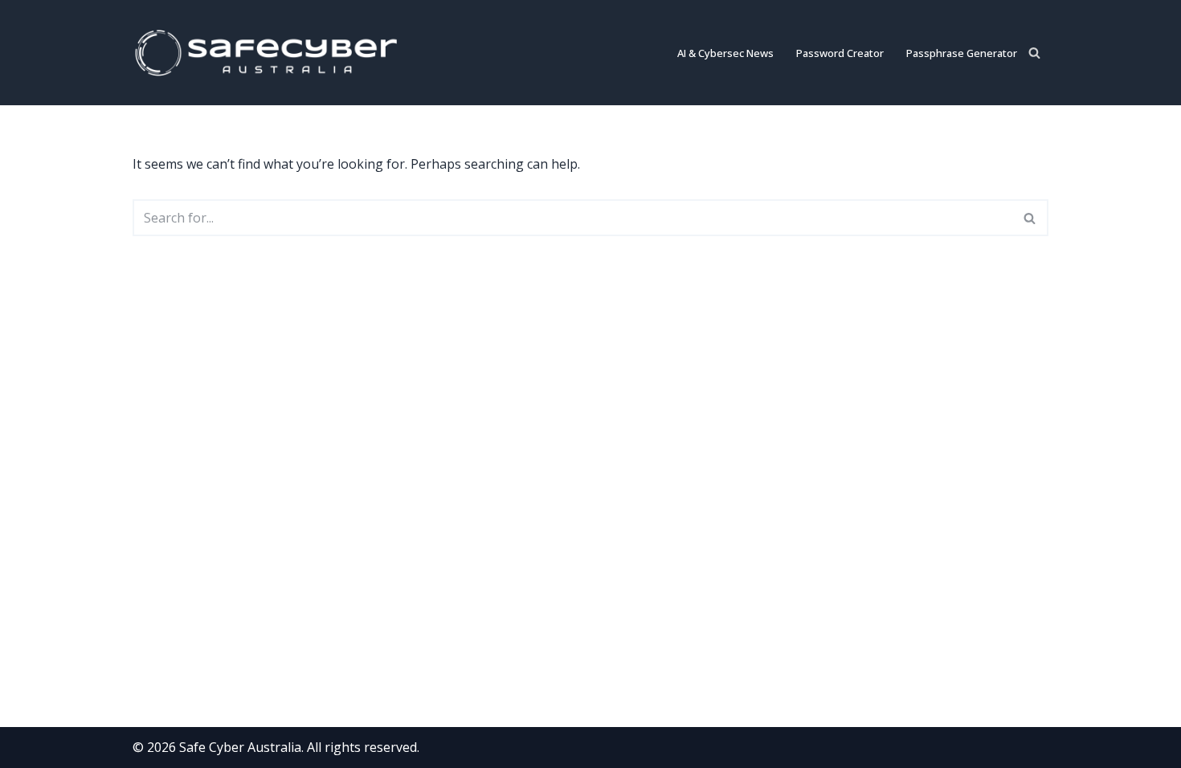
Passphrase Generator (961, 53)
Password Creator (840, 53)
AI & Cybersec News (725, 53)
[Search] (1034, 53)
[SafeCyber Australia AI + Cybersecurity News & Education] (273, 53)
